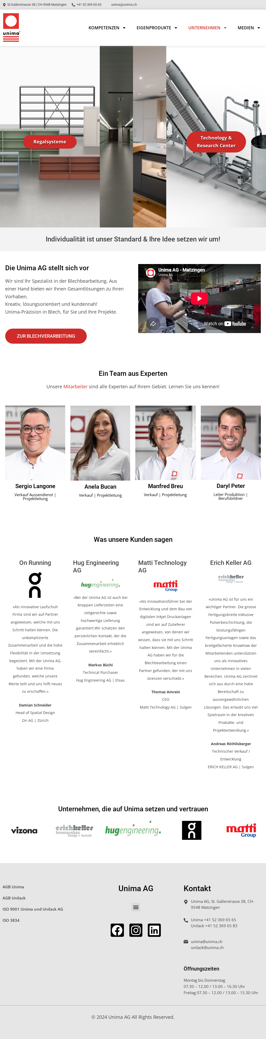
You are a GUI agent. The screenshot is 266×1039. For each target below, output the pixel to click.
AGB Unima (13, 886)
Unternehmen (204, 28)
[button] (135, 907)
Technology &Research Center (216, 142)
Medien (246, 28)
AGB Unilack (14, 898)
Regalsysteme (50, 141)
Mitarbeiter (75, 386)
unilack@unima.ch (207, 947)
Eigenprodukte (154, 28)
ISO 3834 (11, 920)
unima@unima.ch (206, 941)
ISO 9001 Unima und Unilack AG (33, 909)
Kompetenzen (104, 28)
